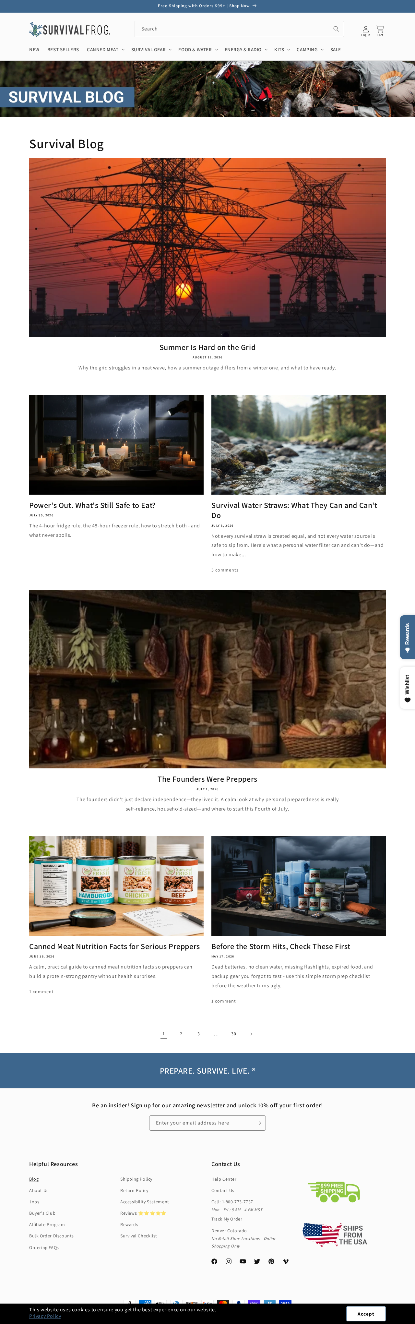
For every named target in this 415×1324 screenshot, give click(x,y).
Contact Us (222, 1190)
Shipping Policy (136, 1179)
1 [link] (163, 1033)
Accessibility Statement (144, 1202)
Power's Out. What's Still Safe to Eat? (92, 505)
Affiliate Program (47, 1224)
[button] (414, 1320)
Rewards (129, 1224)
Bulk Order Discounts (51, 1236)
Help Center (224, 1179)
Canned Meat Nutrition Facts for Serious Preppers (114, 946)
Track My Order (226, 1219)
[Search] (336, 29)
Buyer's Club (42, 1213)
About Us (39, 1190)
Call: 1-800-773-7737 (232, 1202)
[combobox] (239, 29)
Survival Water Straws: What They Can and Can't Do (294, 510)
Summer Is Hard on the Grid (208, 347)
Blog (34, 1179)
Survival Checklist (138, 1236)
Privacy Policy (45, 1316)
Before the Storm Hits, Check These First (280, 946)
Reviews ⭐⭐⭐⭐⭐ (143, 1213)
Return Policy (134, 1190)
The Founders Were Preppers (207, 779)
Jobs (34, 1202)
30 (233, 1034)
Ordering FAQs (44, 1247)
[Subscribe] (258, 1123)
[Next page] (251, 1034)
